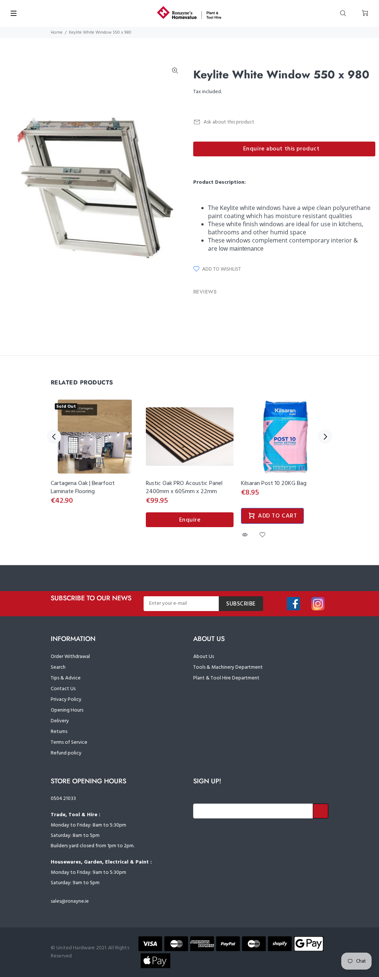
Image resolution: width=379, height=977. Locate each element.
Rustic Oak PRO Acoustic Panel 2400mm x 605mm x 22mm (184, 487)
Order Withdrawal (70, 656)
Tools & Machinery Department (228, 667)
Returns (59, 731)
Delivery (60, 721)
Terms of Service (69, 742)
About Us (203, 656)
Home (57, 32)
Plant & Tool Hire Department (226, 678)
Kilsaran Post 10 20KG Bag (273, 483)
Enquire (190, 520)
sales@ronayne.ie (70, 901)
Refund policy (66, 753)
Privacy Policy (66, 699)
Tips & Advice (66, 678)
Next (325, 437)
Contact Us (63, 689)
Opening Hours (67, 710)
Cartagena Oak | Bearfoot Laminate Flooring (83, 487)
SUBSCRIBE (241, 604)
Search (58, 667)
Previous (54, 437)
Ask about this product (229, 122)
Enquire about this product (281, 149)
